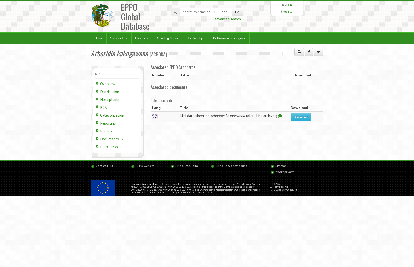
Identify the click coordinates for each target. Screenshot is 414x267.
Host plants (110, 99)
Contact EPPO (105, 166)
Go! (237, 12)
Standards (117, 38)
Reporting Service (168, 38)
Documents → (112, 138)
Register (288, 11)
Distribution (109, 91)
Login (288, 4)
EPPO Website (145, 166)
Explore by (196, 38)
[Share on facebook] (309, 52)
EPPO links (109, 146)
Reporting (108, 123)
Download (301, 117)
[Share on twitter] (318, 52)
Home (99, 38)
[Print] (299, 52)
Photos (140, 38)
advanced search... (228, 18)
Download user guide (231, 38)
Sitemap (281, 166)
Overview (107, 83)
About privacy (285, 172)
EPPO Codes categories (231, 166)
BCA (103, 107)
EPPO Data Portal (187, 166)
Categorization (112, 115)
